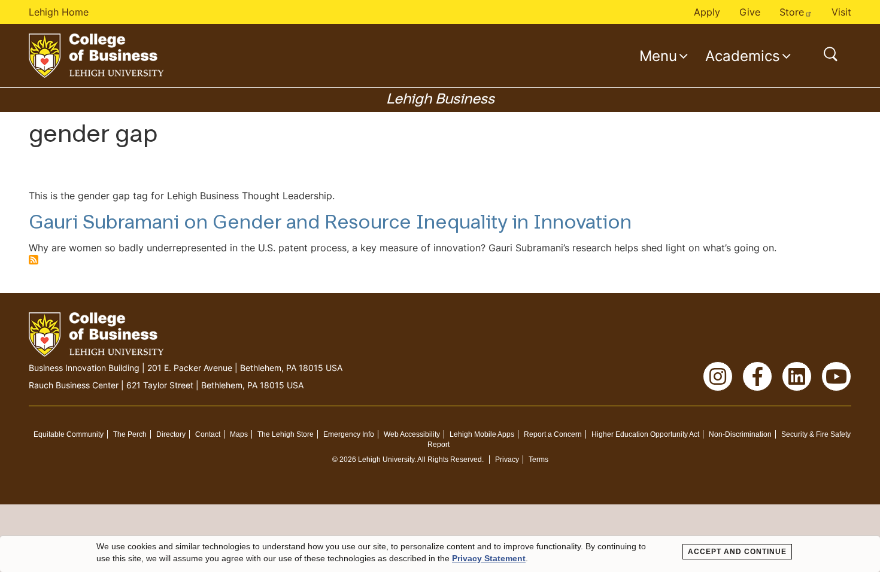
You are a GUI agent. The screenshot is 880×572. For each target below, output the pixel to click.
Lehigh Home (59, 12)
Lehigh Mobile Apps (482, 434)
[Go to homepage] (96, 56)
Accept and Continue (737, 551)
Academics (742, 55)
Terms (538, 459)
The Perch (130, 434)
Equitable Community (69, 434)
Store (791, 12)
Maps (239, 434)
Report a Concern (553, 434)
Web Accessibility (412, 434)
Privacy (507, 459)
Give (749, 12)
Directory (171, 434)
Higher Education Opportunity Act (645, 434)
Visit (841, 12)
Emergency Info (348, 434)
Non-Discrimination (740, 434)
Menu (658, 55)
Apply (707, 12)
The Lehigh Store (285, 434)
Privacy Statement (489, 558)
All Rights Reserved (449, 459)
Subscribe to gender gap (33, 259)
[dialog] (440, 554)
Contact (207, 434)
